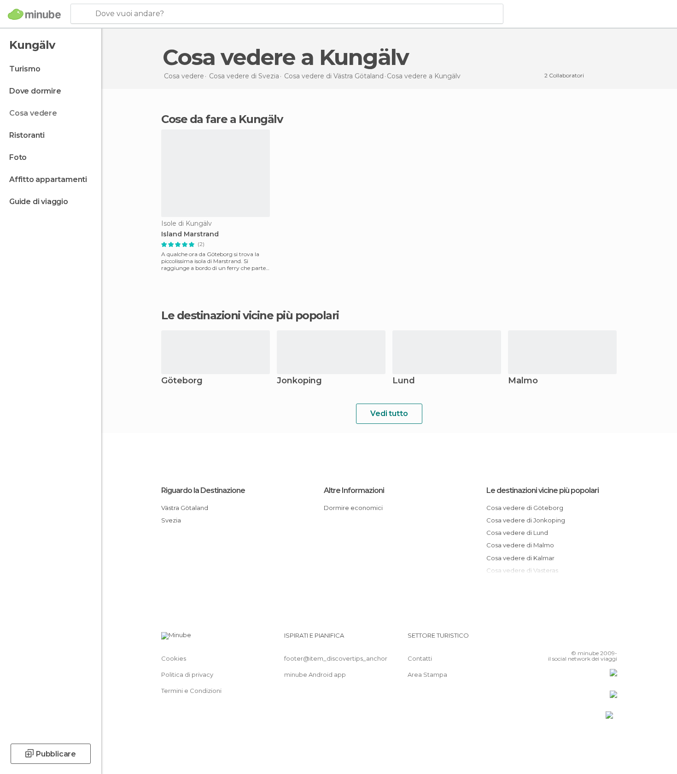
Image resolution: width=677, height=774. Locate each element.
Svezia (171, 520)
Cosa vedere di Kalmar (520, 558)
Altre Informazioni (354, 490)
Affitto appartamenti (48, 179)
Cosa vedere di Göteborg (524, 507)
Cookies (173, 658)
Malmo (523, 381)
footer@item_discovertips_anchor (335, 658)
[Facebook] (565, 639)
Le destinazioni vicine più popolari (250, 315)
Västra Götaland (184, 507)
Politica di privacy (187, 674)
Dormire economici (353, 507)
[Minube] (34, 14)
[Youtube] (610, 639)
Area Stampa (427, 674)
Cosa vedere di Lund (517, 532)
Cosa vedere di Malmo (520, 545)
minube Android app (315, 674)
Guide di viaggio (38, 201)
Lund (403, 381)
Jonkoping (299, 381)
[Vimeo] (595, 639)
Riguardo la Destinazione (203, 490)
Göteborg (182, 381)
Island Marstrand (190, 234)
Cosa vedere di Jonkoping (525, 520)
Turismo (25, 68)
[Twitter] (580, 639)
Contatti (420, 658)
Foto (18, 157)
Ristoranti (27, 135)
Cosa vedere (33, 113)
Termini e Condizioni (191, 690)
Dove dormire (35, 91)
